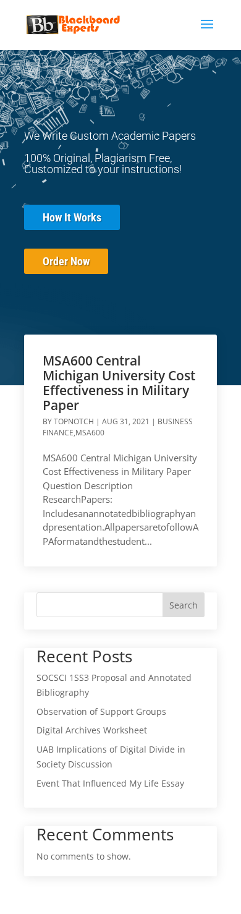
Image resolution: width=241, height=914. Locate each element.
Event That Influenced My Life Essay (110, 783)
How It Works (72, 217)
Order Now (66, 261)
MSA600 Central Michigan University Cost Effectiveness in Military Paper (119, 383)
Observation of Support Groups (101, 711)
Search (183, 605)
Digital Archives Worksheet (91, 730)
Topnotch (74, 421)
